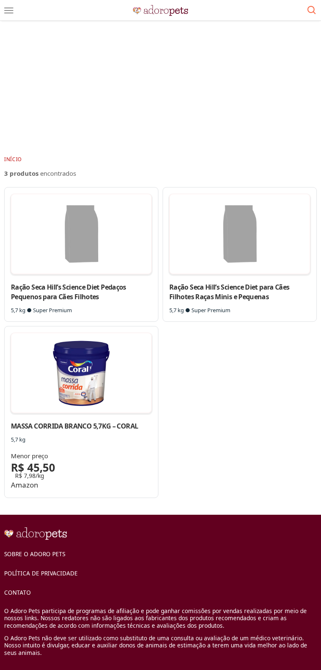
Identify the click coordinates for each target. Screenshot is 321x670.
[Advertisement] (160, 87)
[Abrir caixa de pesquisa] (311, 10)
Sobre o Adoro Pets (34, 554)
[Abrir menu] (8, 10)
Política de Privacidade (41, 573)
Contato (17, 592)
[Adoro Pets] (161, 10)
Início (13, 159)
